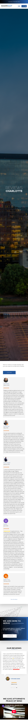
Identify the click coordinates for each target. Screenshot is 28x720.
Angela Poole (7, 579)
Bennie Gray (6, 426)
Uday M (5, 524)
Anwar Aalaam (7, 462)
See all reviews (14, 599)
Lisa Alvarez (6, 383)
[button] (19, 6)
